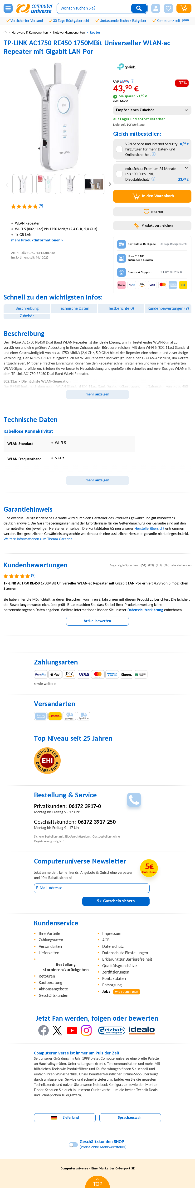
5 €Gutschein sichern (116, 901)
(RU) (159, 565)
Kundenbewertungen (168, 308)
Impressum (111, 934)
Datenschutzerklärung (145, 610)
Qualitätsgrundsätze (119, 966)
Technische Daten (74, 308)
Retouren (47, 976)
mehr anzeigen (97, 394)
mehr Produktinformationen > (37, 240)
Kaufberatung (50, 983)
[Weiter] (110, 184)
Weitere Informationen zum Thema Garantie (38, 539)
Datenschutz (113, 946)
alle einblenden (181, 565)
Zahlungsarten (51, 940)
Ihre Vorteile (49, 934)
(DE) (143, 565)
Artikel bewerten (97, 621)
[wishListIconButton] (168, 8)
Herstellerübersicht (149, 529)
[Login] (155, 8)
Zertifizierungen (115, 972)
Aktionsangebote (53, 989)
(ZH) (166, 565)
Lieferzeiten (49, 953)
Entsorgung (112, 985)
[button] (155, 8)
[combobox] (152, 110)
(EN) (151, 565)
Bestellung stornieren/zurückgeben (66, 967)
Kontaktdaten (114, 979)
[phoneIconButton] (134, 800)
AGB (106, 940)
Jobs (120, 991)
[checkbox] (119, 149)
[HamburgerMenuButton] (8, 8)
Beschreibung (27, 308)
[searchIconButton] (139, 8)
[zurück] (6, 184)
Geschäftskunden (53, 995)
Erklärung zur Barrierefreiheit (127, 959)
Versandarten (50, 946)
